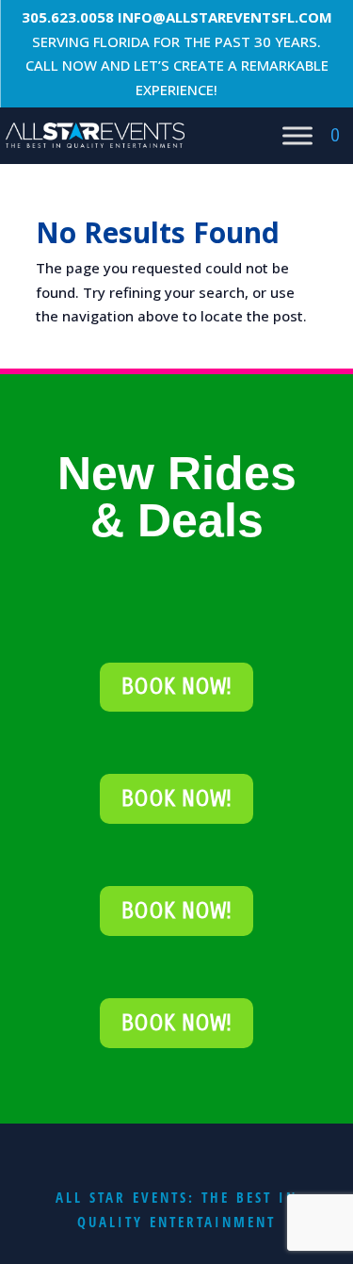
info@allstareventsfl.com (225, 17)
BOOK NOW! (176, 686)
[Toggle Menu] (297, 135)
